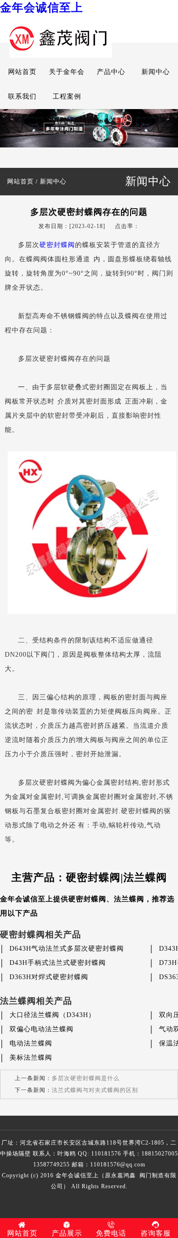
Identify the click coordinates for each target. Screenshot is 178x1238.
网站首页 (22, 71)
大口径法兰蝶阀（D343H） (52, 1014)
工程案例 (67, 96)
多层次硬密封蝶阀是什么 (86, 1078)
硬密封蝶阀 (57, 244)
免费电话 (111, 1233)
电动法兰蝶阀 (30, 1043)
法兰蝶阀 (129, 899)
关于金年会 (66, 71)
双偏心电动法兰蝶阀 (41, 1029)
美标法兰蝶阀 (30, 1057)
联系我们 (22, 96)
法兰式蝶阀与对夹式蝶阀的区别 (95, 1090)
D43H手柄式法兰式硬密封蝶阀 (57, 962)
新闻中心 (155, 71)
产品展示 (67, 1233)
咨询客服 (156, 1233)
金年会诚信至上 (41, 7)
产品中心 (111, 71)
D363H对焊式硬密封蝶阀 (48, 977)
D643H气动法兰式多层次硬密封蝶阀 (66, 948)
